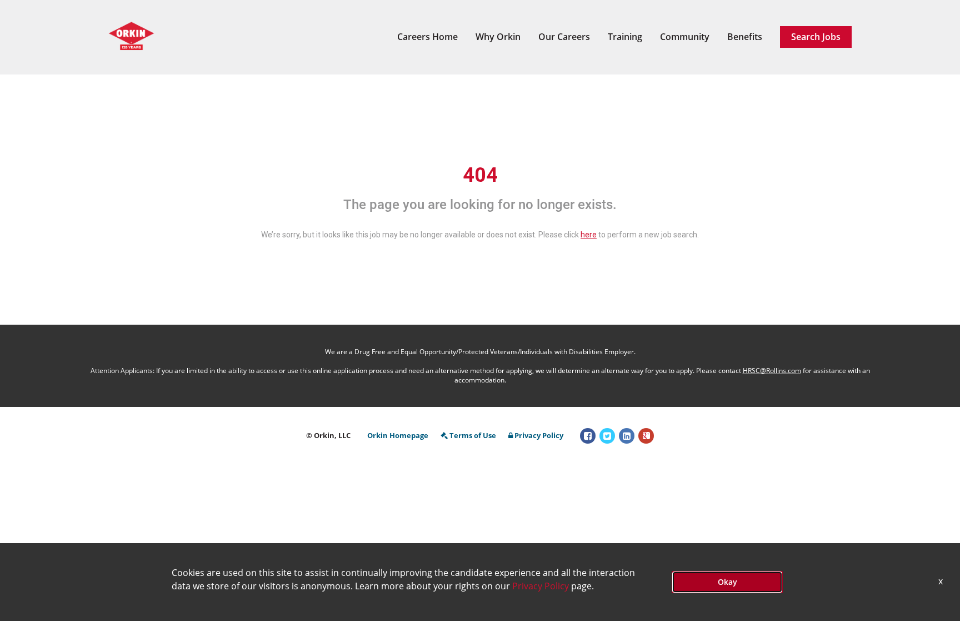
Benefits (744, 37)
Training (625, 37)
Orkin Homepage (397, 435)
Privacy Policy (538, 435)
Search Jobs (816, 37)
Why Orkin (498, 37)
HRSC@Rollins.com (772, 370)
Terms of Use (472, 435)
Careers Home (427, 37)
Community (684, 37)
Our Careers (564, 37)
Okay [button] (727, 582)
